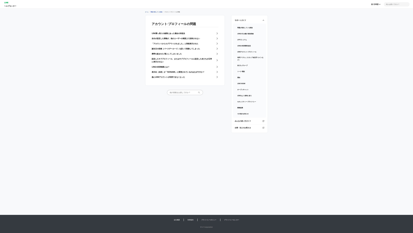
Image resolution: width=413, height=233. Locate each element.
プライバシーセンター (231, 220)
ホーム (146, 12)
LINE (6, 2)
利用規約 (191, 220)
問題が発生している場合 (156, 12)
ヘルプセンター (10, 6)
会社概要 (177, 220)
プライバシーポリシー (208, 220)
